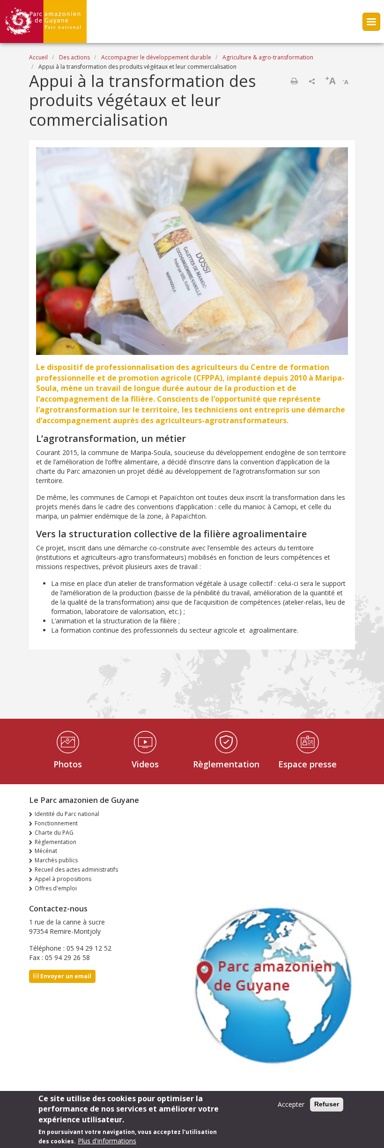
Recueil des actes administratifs (76, 870)
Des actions (74, 57)
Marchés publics (56, 860)
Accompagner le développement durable (156, 57)
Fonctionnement (56, 823)
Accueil (38, 57)
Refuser (326, 1104)
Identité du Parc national (67, 814)
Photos (67, 764)
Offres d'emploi (56, 888)
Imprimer (294, 81)
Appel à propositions (63, 879)
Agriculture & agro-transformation (267, 57)
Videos (145, 764)
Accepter (291, 1104)
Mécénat (46, 851)
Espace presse (307, 764)
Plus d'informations (107, 1140)
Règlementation (226, 764)
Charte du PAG (54, 833)
